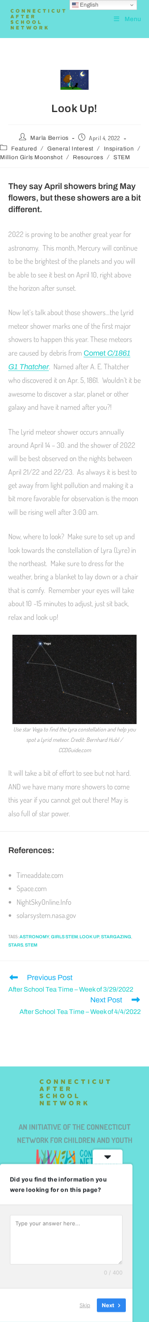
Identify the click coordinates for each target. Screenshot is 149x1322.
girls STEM (64, 936)
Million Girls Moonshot (31, 157)
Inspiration (119, 149)
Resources (88, 157)
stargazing (116, 936)
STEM (121, 157)
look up (89, 936)
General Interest (70, 149)
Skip (84, 1305)
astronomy (34, 936)
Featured (24, 149)
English (89, 5)
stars (15, 944)
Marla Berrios (49, 138)
